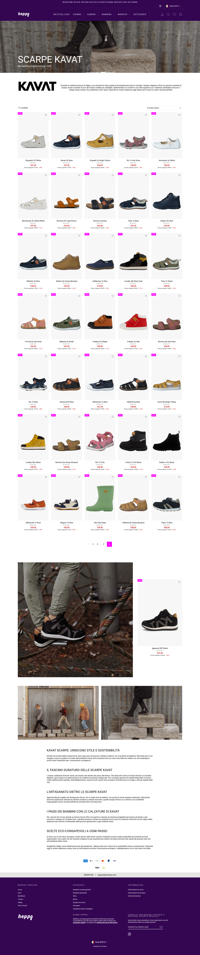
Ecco (19, 893)
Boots (75, 899)
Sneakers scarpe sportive (82, 890)
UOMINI (92, 14)
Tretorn (20, 899)
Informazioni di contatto (136, 893)
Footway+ (104, 946)
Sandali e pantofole (80, 893)
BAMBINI (107, 14)
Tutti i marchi (22, 905)
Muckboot (21, 896)
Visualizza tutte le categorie (83, 909)
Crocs (20, 890)
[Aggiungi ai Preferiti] (46, 115)
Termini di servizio (134, 896)
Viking (20, 902)
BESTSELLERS (62, 14)
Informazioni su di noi (135, 890)
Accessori (76, 905)
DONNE (77, 14)
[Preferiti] (174, 14)
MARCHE (123, 14)
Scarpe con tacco (79, 902)
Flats (75, 896)
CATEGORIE (139, 14)
